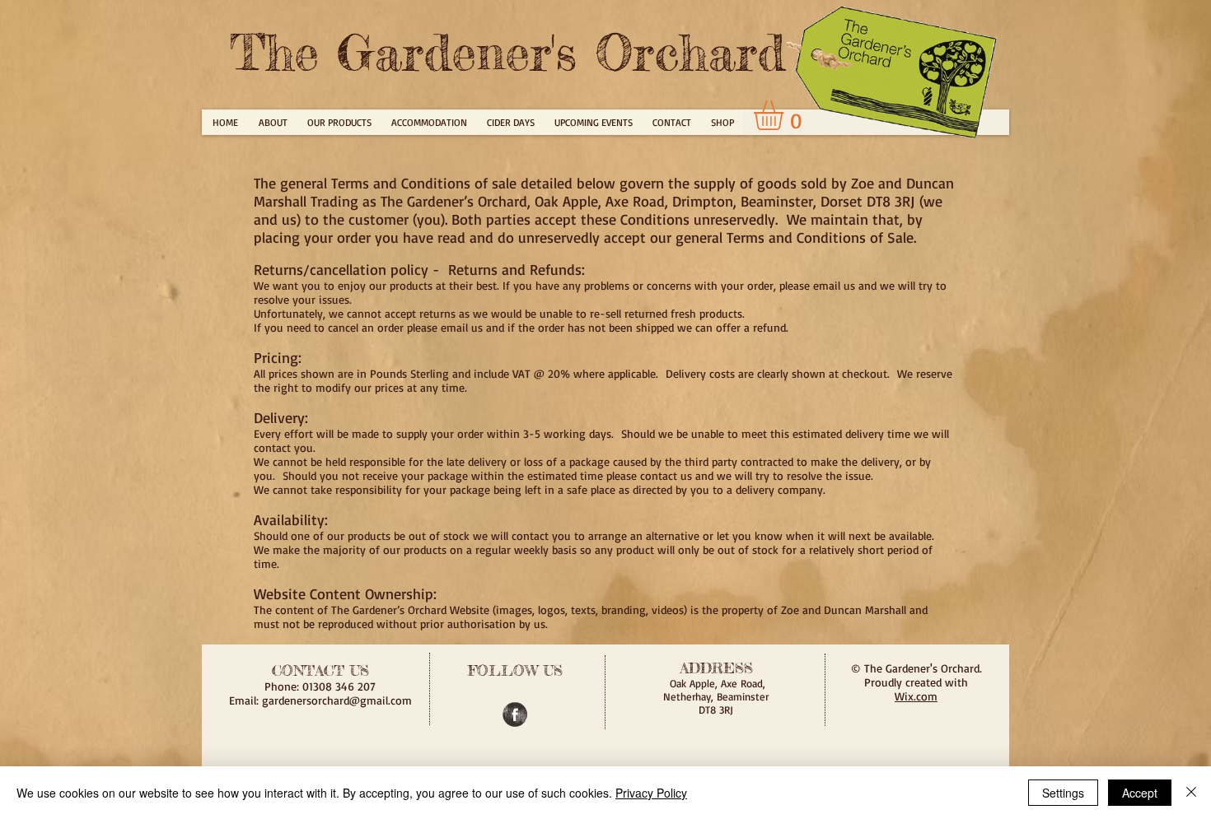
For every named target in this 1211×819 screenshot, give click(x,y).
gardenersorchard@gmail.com (337, 700)
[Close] (1191, 792)
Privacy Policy (651, 792)
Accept (1139, 792)
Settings (1063, 792)
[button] (786, 115)
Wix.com (916, 696)
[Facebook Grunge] (515, 714)
